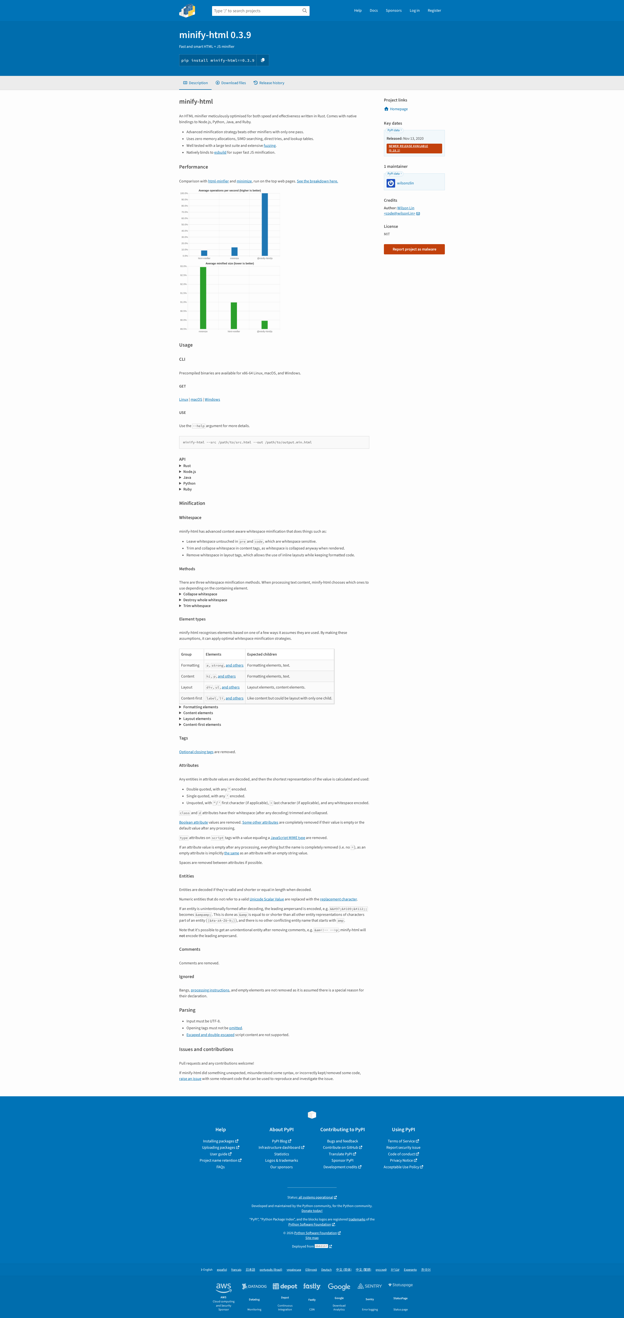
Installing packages (218, 1141)
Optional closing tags (196, 752)
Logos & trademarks (281, 1160)
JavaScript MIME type (288, 837)
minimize (244, 181)
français (236, 1270)
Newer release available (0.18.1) (408, 148)
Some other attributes (260, 822)
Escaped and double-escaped (210, 1035)
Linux (183, 399)
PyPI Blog (279, 1141)
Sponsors (394, 10)
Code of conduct (401, 1154)
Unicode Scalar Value (267, 899)
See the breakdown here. (317, 181)
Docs (374, 10)
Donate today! (312, 1210)
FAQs (220, 1167)
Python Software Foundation (309, 1224)
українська (294, 1270)
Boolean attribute (193, 822)
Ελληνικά (311, 1270)
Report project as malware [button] (414, 249)
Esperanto (410, 1270)
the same (231, 853)
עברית (395, 1270)
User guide (218, 1154)
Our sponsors (281, 1167)
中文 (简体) (343, 1270)
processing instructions (210, 990)
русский (381, 1270)
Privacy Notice (401, 1160)
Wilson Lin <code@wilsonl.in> (399, 210)
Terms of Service (401, 1141)
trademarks (357, 1219)
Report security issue (403, 1147)
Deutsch (326, 1270)
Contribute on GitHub (340, 1147)
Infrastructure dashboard (279, 1147)
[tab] (195, 83)
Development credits (340, 1167)
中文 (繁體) (363, 1270)
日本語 (250, 1270)
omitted (235, 1028)
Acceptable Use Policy (401, 1167)
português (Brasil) (271, 1270)
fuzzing (270, 145)
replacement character (338, 899)
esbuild (220, 152)
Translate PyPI (340, 1154)
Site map (312, 1237)
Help (358, 10)
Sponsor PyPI (342, 1160)
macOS (196, 399)
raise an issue (190, 1078)
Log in (415, 10)
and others (235, 665)
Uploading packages (218, 1147)
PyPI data (394, 130)
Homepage (399, 109)
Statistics (281, 1154)
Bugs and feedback (342, 1141)
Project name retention (218, 1160)
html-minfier (218, 181)
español (222, 1270)
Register (434, 10)
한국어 (426, 1270)
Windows (212, 399)
